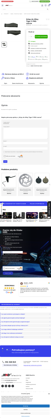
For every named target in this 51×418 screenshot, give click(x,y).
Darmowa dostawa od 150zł (37, 43)
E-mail (5, 146)
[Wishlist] (46, 5)
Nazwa (5, 141)
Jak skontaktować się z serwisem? (10, 304)
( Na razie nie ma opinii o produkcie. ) (40, 25)
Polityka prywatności (25, 416)
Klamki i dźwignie (12, 188)
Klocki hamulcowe (45, 188)
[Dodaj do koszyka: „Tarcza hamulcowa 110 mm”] (30, 175)
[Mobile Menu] (2, 5)
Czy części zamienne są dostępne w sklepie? (13, 314)
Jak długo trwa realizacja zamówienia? (11, 333)
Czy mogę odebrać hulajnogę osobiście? (12, 329)
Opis (5, 83)
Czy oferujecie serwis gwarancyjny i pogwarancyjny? (15, 321)
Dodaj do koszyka (42, 36)
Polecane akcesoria (10, 96)
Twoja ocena (6, 122)
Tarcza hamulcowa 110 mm (26, 190)
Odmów (26, 409)
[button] (49, 393)
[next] (49, 19)
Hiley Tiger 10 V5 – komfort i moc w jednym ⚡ (18, 221)
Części (31, 65)
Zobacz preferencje (25, 413)
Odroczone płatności (35, 53)
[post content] (9, 180)
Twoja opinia (6, 126)
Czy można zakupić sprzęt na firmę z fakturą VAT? (14, 325)
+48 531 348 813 (9, 382)
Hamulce (7, 188)
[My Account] (42, 5)
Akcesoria (31, 83)
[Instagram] (9, 386)
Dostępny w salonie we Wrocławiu (38, 48)
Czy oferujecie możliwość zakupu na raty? (12, 337)
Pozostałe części (38, 65)
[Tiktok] (12, 386)
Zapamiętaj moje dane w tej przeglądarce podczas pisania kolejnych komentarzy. (24, 152)
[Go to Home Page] (1, 14)
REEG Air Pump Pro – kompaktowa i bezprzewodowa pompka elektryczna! (44, 221)
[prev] (47, 19)
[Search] (48, 9)
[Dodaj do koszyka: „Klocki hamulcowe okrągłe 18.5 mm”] (47, 175)
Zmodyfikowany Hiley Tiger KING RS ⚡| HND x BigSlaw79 (31, 221)
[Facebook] (2, 386)
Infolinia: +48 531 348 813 (36, 50)
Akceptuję (25, 406)
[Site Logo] (8, 5)
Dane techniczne (17, 83)
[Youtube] (6, 386)
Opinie (42, 83)
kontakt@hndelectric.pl (11, 380)
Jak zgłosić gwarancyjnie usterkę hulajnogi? (13, 318)
